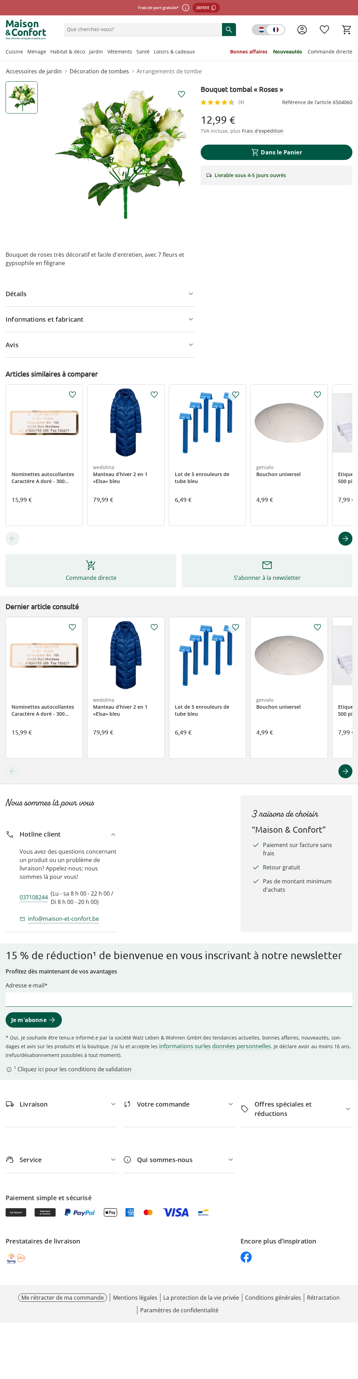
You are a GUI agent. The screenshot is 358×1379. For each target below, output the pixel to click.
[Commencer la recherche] (229, 29)
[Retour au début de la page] (349, 1328)
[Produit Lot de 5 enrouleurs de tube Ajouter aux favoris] (235, 394)
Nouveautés (287, 51)
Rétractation (323, 1297)
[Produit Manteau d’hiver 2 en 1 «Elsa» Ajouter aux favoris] (154, 394)
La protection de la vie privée (201, 1297)
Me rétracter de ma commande (62, 1297)
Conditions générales (273, 1297)
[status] (141, 29)
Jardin (96, 51)
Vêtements (119, 51)
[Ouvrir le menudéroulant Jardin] (105, 52)
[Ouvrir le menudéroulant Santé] (152, 52)
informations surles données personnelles (215, 1046)
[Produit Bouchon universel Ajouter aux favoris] (317, 394)
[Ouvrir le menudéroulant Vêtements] (134, 52)
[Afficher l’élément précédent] (13, 539)
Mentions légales (135, 1297)
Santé (143, 51)
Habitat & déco (67, 51)
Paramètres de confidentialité (179, 1310)
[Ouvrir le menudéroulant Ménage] (48, 52)
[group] (121, 154)
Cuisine (14, 51)
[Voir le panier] (346, 29)
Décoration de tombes (99, 71)
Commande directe (330, 51)
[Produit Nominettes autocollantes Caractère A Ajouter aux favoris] (72, 394)
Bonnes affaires (248, 51)
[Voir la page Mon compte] (302, 29)
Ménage (36, 51)
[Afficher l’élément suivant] (345, 539)
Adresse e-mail (25, 985)
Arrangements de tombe (169, 71)
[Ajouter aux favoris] (181, 94)
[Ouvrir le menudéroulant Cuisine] (25, 52)
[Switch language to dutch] (268, 30)
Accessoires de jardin (34, 71)
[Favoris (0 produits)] (324, 29)
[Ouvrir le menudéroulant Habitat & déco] (87, 52)
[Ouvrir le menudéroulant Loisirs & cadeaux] (197, 52)
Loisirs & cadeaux (174, 51)
